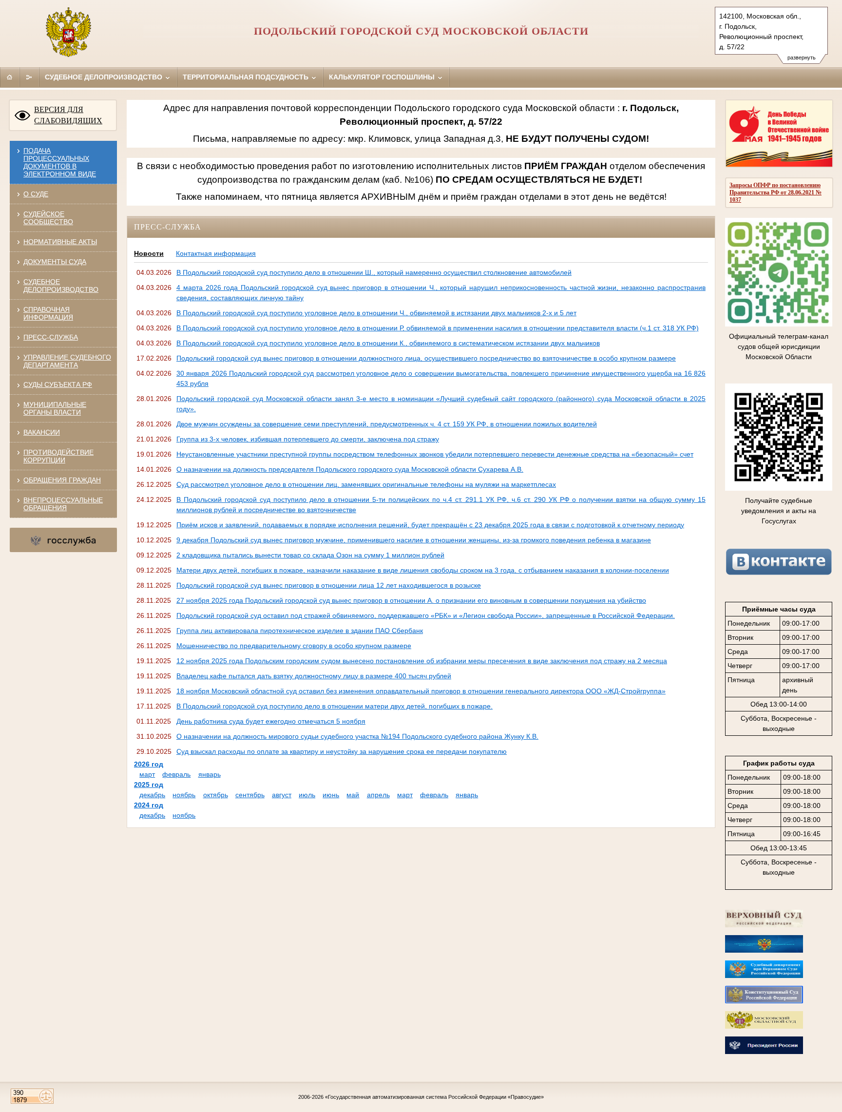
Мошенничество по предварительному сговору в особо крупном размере (293, 646)
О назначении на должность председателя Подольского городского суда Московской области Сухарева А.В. (349, 469)
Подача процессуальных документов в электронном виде (59, 162)
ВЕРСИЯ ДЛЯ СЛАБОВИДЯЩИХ (68, 115)
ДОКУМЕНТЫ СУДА (54, 262)
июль (307, 795)
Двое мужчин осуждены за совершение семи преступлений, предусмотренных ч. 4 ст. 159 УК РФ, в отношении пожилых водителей (386, 424)
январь (209, 774)
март (147, 774)
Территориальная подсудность (246, 77)
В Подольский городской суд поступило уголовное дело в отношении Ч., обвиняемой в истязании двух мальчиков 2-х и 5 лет (376, 313)
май (352, 795)
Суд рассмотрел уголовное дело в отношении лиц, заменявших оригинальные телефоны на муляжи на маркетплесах (366, 484)
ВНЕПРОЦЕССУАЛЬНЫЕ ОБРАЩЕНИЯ (63, 504)
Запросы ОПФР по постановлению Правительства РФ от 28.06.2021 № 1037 (775, 192)
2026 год (148, 764)
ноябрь (183, 795)
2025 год (148, 784)
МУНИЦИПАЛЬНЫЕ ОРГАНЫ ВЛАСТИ (54, 408)
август (281, 795)
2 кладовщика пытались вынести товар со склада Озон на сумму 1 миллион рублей (310, 555)
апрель (378, 795)
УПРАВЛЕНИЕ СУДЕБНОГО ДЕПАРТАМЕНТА (67, 361)
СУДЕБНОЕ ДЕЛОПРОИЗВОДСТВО (60, 285)
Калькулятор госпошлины (383, 77)
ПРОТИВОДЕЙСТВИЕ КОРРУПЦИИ (58, 456)
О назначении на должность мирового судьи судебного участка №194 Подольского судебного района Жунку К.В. (357, 736)
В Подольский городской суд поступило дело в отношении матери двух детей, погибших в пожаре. (334, 706)
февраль (176, 774)
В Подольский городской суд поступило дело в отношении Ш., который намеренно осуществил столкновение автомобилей (374, 272)
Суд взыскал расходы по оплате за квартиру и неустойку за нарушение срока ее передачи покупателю (341, 751)
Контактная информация (216, 253)
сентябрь (250, 795)
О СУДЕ (35, 194)
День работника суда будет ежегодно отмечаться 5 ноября (270, 721)
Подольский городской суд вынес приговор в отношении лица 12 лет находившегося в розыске (328, 585)
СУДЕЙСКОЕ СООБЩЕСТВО (48, 218)
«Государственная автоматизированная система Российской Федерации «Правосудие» (434, 1097)
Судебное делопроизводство (104, 77)
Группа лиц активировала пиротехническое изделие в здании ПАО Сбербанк (299, 630)
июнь (331, 795)
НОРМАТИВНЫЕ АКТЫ (60, 242)
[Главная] (9, 77)
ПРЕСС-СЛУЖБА (50, 337)
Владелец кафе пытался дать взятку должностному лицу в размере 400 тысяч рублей (313, 676)
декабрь (152, 795)
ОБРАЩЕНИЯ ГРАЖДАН (62, 480)
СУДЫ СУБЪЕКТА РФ (57, 384)
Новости (149, 253)
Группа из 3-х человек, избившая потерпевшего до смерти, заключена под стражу (307, 439)
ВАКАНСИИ (41, 432)
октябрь (215, 795)
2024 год (148, 805)
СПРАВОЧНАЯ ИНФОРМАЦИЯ (48, 313)
